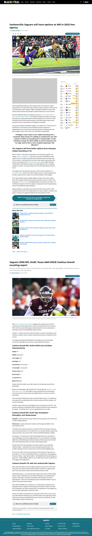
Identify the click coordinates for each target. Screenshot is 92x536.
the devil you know (23, 182)
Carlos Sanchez (15, 30)
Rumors (27, 2)
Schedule (32, 2)
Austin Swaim (15, 273)
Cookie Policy (76, 526)
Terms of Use (61, 526)
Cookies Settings (62, 528)
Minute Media (10, 532)
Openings (29, 523)
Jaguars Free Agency (22, 251)
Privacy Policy (48, 526)
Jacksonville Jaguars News (23, 514)
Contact (47, 523)
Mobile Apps (75, 523)
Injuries (49, 2)
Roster (44, 2)
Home (13, 251)
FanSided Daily (16, 526)
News (22, 2)
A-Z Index (47, 528)
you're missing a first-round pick (24, 324)
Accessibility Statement (33, 528)
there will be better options (34, 162)
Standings (38, 2)
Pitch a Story (30, 526)
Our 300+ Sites (62, 523)
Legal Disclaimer (16, 528)
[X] (83, 1)
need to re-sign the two (23, 156)
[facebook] (80, 1)
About (14, 523)
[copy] (21, 34)
